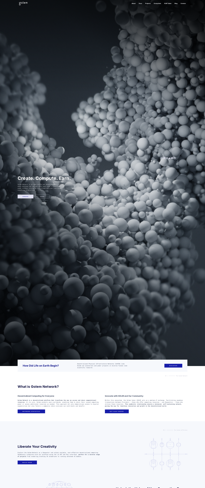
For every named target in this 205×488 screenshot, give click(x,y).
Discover (173, 365)
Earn (42, 196)
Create (26, 196)
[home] (23, 3)
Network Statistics (31, 411)
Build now (27, 462)
